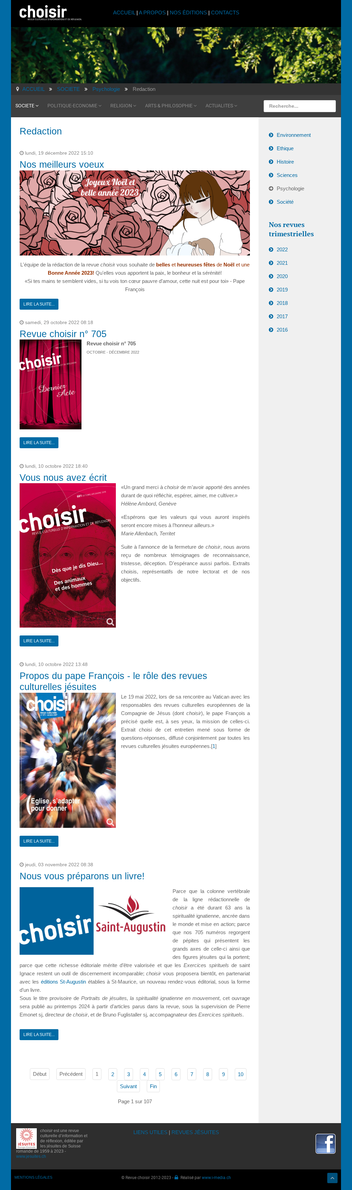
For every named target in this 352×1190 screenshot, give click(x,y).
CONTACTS (225, 12)
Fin (153, 1086)
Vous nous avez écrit (63, 478)
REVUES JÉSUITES (195, 1132)
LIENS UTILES (150, 1132)
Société (285, 202)
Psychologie (290, 188)
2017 (282, 316)
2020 (282, 276)
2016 (282, 330)
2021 (282, 263)
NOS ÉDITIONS (188, 12)
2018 (282, 303)
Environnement (294, 135)
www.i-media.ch (216, 1177)
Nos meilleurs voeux (62, 164)
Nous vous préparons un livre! (82, 876)
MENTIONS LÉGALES (33, 1177)
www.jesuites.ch (31, 1156)
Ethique (285, 148)
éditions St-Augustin (63, 982)
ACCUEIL (124, 12)
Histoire (285, 162)
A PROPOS (152, 12)
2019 (282, 290)
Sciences (287, 175)
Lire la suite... (39, 304)
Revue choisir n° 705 (63, 334)
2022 (282, 249)
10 (240, 1074)
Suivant (128, 1086)
